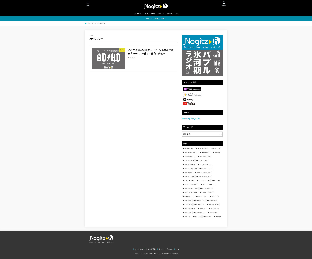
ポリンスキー (209, 184)
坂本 (215, 196)
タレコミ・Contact (165, 14)
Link (177, 14)
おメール (189, 161)
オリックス (206, 168)
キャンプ (189, 176)
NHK (217, 152)
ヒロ (217, 180)
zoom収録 (205, 156)
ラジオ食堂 (207, 188)
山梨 (188, 204)
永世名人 (214, 208)
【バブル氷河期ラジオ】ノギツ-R (151, 253)
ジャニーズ (189, 180)
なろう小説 (190, 164)
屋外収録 (213, 200)
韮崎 (218, 216)
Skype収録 (190, 156)
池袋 (188, 212)
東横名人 (213, 204)
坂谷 (188, 200)
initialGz (189, 149)
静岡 (208, 216)
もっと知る (137, 14)
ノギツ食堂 (204, 180)
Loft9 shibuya (191, 152)
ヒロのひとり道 (191, 184)
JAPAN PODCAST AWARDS (209, 149)
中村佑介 (189, 196)
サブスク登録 (150, 14)
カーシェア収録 (203, 172)
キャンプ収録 (204, 176)
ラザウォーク (191, 188)
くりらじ (203, 161)
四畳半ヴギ (202, 196)
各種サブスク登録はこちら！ (156, 18)
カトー (188, 172)
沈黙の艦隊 (200, 212)
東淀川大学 (190, 208)
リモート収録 (208, 192)
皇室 (187, 216)
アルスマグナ (191, 168)
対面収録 (200, 200)
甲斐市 (214, 212)
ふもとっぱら (206, 164)
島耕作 (200, 204)
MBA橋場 (205, 152)
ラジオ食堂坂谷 (191, 192)
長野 (197, 216)
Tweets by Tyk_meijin (191, 119)
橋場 (203, 208)
